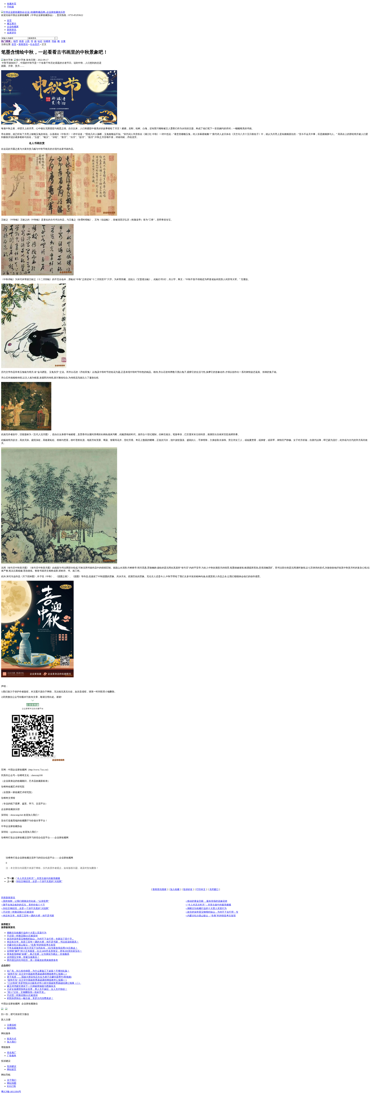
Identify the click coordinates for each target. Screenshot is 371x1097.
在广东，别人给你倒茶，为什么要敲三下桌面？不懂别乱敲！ (38, 971)
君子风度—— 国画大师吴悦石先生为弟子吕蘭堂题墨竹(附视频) (39, 977)
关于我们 (11, 1080)
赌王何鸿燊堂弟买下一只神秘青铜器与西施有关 (31, 986)
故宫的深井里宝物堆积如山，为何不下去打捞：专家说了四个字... (40, 939)
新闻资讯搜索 (159, 889)
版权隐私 (11, 1028)
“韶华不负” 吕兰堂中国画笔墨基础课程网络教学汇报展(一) (37, 980)
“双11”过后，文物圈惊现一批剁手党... (26, 992)
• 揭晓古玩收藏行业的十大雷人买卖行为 (206, 908)
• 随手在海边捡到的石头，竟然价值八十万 (23, 904)
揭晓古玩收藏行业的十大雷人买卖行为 (26, 932)
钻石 (40, 41)
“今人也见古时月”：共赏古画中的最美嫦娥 (38, 878)
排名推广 (11, 1052)
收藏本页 (11, 3)
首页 (14, 44)
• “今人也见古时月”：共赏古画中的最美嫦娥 (208, 904)
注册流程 (11, 1025)
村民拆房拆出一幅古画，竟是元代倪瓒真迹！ (30, 998)
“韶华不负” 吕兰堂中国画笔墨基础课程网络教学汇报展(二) (37, 974)
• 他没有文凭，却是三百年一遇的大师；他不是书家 (28, 915)
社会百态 (34, 44)
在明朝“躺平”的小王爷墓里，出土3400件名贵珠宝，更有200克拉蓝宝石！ (44, 951)
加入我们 (11, 1042)
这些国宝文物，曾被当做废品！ (23, 957)
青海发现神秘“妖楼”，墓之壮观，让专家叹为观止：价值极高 (38, 954)
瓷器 (21, 41)
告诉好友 (187, 889)
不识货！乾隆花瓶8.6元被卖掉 (22, 936)
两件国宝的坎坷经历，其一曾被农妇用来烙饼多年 (32, 960)
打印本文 (200, 889)
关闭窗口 (214, 889)
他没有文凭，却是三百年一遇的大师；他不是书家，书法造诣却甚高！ (43, 942)
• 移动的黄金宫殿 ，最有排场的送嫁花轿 (206, 901)
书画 (54, 41)
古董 (63, 41)
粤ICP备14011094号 (11, 1091)
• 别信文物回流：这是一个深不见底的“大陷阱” (25, 908)
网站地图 (11, 1083)
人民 (27, 41)
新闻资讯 (23, 44)
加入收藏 (174, 889)
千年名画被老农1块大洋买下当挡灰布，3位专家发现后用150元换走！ (42, 948)
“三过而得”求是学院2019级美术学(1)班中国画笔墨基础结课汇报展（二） (44, 983)
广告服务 (11, 1055)
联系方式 (11, 1039)
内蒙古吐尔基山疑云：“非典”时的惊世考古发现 (31, 945)
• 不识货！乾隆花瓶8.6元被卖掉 (18, 912)
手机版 (10, 7)
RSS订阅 (11, 1086)
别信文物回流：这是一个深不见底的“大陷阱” (39, 881)
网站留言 (11, 1069)
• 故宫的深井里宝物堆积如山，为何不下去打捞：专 (212, 912)
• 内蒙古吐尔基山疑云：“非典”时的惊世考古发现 (211, 915)
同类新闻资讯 (8, 897)
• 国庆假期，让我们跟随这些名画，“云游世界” (25, 901)
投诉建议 (11, 1066)
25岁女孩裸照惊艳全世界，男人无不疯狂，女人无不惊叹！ (37, 989)
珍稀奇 (46, 41)
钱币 (15, 41)
